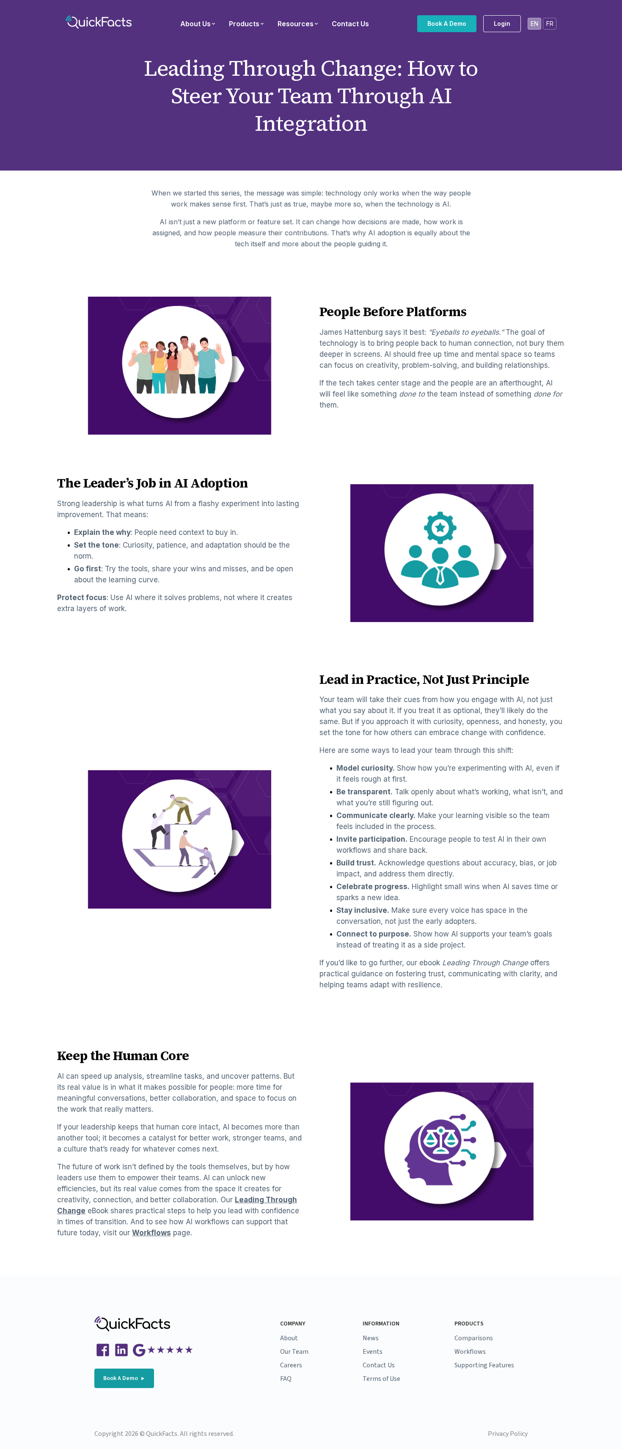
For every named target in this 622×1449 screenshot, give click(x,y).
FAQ (286, 1378)
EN (534, 23)
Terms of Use (381, 1378)
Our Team (294, 1351)
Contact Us (350, 23)
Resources (296, 23)
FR (549, 23)
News (371, 1338)
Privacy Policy (508, 1433)
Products (244, 23)
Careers (291, 1365)
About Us (195, 23)
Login (502, 23)
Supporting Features (484, 1365)
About (289, 1338)
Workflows (151, 1233)
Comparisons (473, 1338)
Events (373, 1351)
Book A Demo (446, 23)
